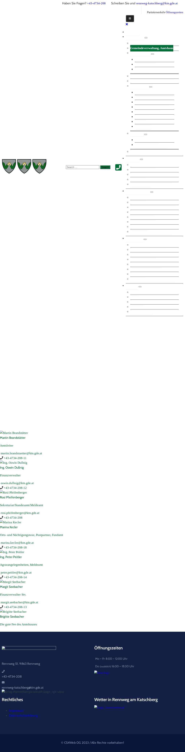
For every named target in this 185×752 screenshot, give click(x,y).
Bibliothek (142, 112)
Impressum (16, 710)
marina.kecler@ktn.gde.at (17, 542)
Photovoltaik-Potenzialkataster (151, 231)
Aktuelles (134, 238)
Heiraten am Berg (142, 297)
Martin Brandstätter (12, 437)
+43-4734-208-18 (15, 547)
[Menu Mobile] (130, 18)
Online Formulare (142, 212)
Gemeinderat (139, 169)
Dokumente (137, 274)
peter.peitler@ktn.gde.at (16, 572)
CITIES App (138, 197)
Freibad (140, 116)
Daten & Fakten (145, 59)
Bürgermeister (140, 43)
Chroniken (142, 69)
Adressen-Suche (140, 307)
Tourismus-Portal (146, 140)
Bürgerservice (138, 191)
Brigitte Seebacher (12, 616)
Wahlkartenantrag (142, 217)
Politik (132, 158)
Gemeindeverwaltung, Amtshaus (151, 48)
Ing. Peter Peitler (11, 557)
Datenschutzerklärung (23, 715)
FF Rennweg (143, 126)
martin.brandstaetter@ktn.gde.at (21, 453)
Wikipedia (137, 302)
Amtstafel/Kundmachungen (148, 245)
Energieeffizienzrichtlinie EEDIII (152, 279)
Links (132, 285)
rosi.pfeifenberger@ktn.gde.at (20, 513)
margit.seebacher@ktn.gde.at (19, 602)
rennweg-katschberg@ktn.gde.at (157, 3)
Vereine (135, 151)
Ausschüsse (137, 174)
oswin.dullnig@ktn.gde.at (17, 483)
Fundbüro (136, 207)
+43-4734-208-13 (15, 607)
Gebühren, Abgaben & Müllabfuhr (153, 202)
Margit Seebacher (11, 587)
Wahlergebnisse (140, 184)
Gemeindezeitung (141, 81)
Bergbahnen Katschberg (151, 144)
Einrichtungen (139, 86)
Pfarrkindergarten (147, 107)
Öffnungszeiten (174, 12)
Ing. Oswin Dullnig (12, 467)
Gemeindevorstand (143, 165)
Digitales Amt (139, 227)
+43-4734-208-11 (15, 458)
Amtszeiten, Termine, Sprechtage (152, 76)
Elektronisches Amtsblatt (147, 259)
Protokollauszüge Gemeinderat (151, 179)
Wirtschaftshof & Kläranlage (154, 92)
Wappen (140, 64)
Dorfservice (143, 121)
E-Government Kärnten (146, 222)
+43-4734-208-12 (15, 488)
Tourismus (137, 133)
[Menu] (146, 37)
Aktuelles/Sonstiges (143, 254)
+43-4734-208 (96, 3)
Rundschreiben (140, 249)
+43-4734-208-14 (15, 577)
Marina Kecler (9, 527)
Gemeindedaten (140, 53)
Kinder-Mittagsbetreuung (152, 102)
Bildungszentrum (146, 97)
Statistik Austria (141, 311)
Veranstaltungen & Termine (148, 269)
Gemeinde (135, 36)
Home (132, 32)
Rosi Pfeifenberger (12, 497)
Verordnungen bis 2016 (145, 264)
